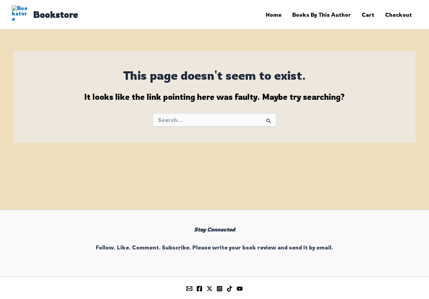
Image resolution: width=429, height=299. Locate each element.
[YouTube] (240, 289)
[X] (209, 289)
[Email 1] (189, 289)
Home (274, 14)
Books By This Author (321, 14)
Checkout (398, 14)
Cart (368, 14)
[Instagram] (220, 289)
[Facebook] (199, 289)
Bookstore (55, 14)
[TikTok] (230, 289)
